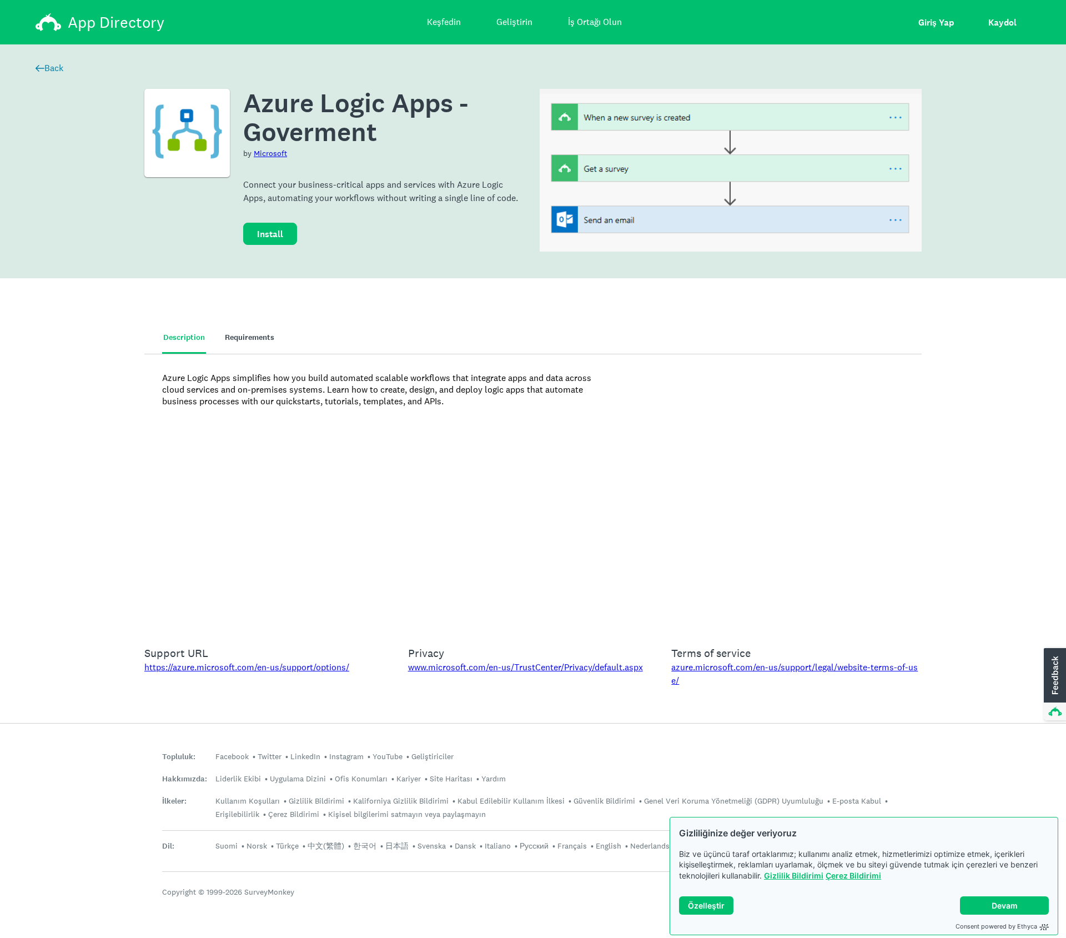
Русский (534, 846)
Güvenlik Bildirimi (604, 801)
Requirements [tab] (249, 337)
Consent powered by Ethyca (996, 926)
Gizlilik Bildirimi (793, 875)
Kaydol (1002, 22)
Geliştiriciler (432, 756)
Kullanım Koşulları (247, 801)
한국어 (364, 846)
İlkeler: (174, 801)
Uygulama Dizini (298, 779)
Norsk (257, 846)
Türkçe (287, 846)
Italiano (498, 846)
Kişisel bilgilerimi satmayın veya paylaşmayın (407, 814)
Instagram (346, 756)
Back (53, 68)
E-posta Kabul (856, 801)
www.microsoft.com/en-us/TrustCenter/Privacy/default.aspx (525, 667)
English (608, 846)
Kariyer (408, 779)
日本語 (397, 846)
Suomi (226, 846)
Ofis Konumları (361, 779)
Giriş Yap (936, 22)
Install (270, 234)
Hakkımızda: (184, 779)
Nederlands (650, 846)
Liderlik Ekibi (238, 779)
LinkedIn (305, 756)
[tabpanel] (533, 493)
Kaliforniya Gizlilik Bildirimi (401, 801)
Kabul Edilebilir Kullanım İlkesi (511, 801)
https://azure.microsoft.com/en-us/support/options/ (246, 667)
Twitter (269, 756)
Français (572, 846)
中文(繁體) (326, 846)
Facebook (232, 756)
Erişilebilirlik (237, 814)
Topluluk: (178, 756)
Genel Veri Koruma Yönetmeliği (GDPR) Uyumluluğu (733, 801)
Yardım (493, 779)
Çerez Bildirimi (853, 875)
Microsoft (270, 153)
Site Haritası (451, 779)
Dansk (465, 846)
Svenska (432, 846)
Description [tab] (184, 337)
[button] (1054, 684)
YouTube (388, 756)
